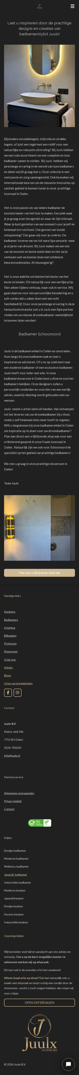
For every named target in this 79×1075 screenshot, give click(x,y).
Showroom (11, 651)
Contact (9, 809)
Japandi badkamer (15, 874)
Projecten (10, 643)
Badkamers (11, 619)
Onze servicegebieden (18, 683)
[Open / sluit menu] (72, 6)
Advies (8, 667)
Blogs (7, 675)
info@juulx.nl (12, 755)
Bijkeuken (10, 635)
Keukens (9, 611)
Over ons (10, 659)
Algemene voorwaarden (19, 793)
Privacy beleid (12, 801)
